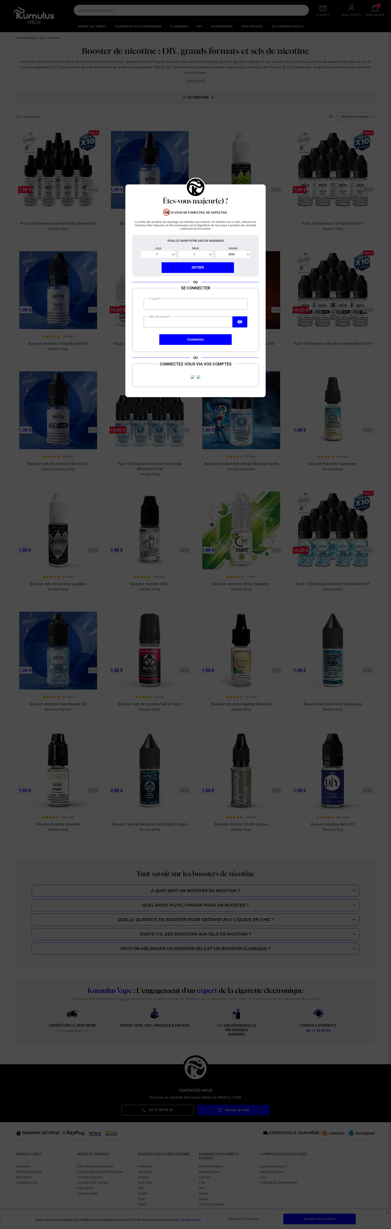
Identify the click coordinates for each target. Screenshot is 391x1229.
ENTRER (198, 267)
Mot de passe (159, 316)
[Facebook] (192, 377)
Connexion (195, 339)
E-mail (153, 299)
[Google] (198, 377)
